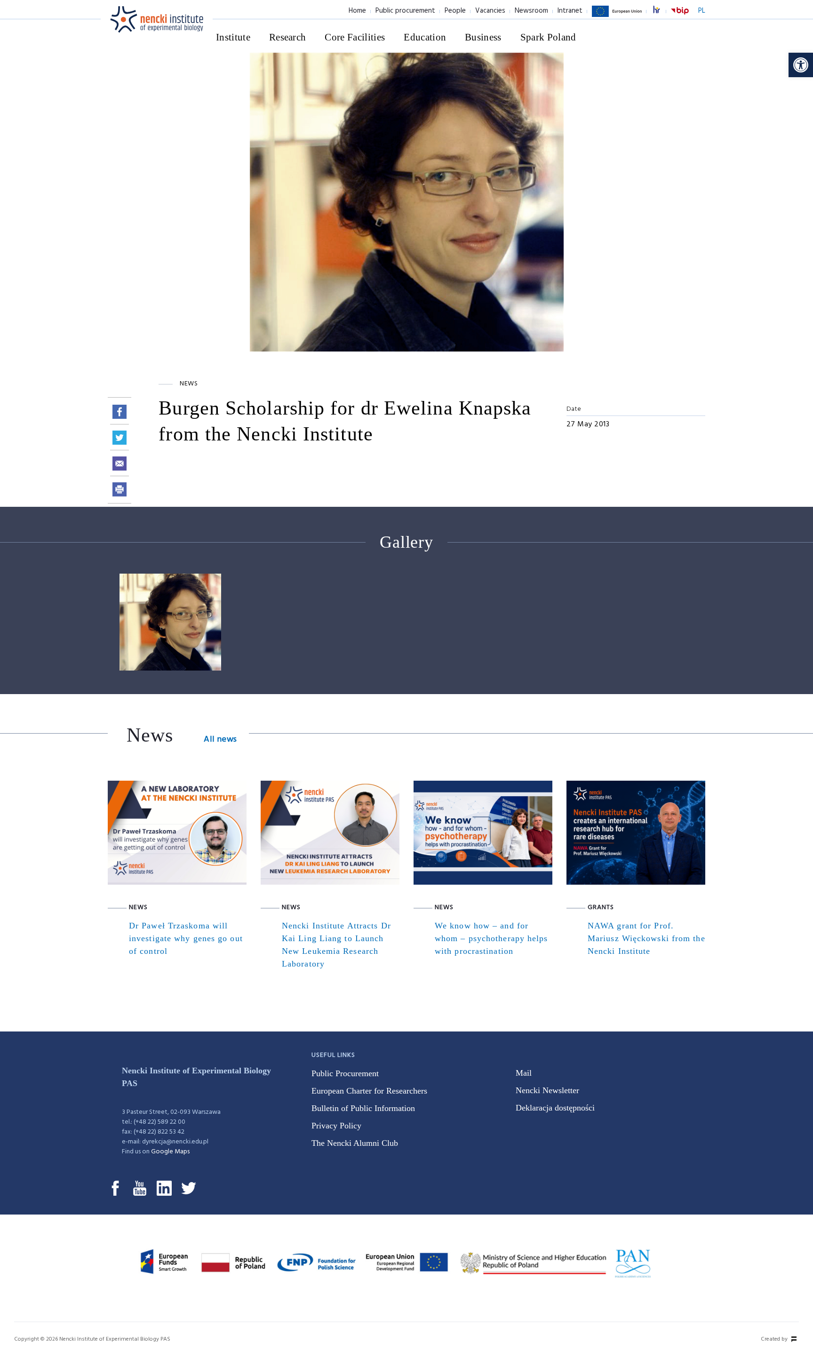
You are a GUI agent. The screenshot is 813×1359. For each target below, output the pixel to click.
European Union (616, 16)
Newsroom (531, 10)
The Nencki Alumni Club (354, 1143)
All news (220, 739)
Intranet (570, 10)
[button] (801, 65)
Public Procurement (345, 1073)
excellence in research (661, 11)
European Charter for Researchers (369, 1090)
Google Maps (170, 1151)
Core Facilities (355, 37)
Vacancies (490, 10)
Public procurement (405, 10)
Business (483, 37)
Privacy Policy (336, 1125)
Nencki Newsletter (547, 1090)
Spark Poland (548, 37)
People (455, 10)
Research (287, 37)
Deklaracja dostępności (555, 1107)
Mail (524, 1073)
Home (357, 10)
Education (425, 37)
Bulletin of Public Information (363, 1108)
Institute (233, 37)
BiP (679, 16)
